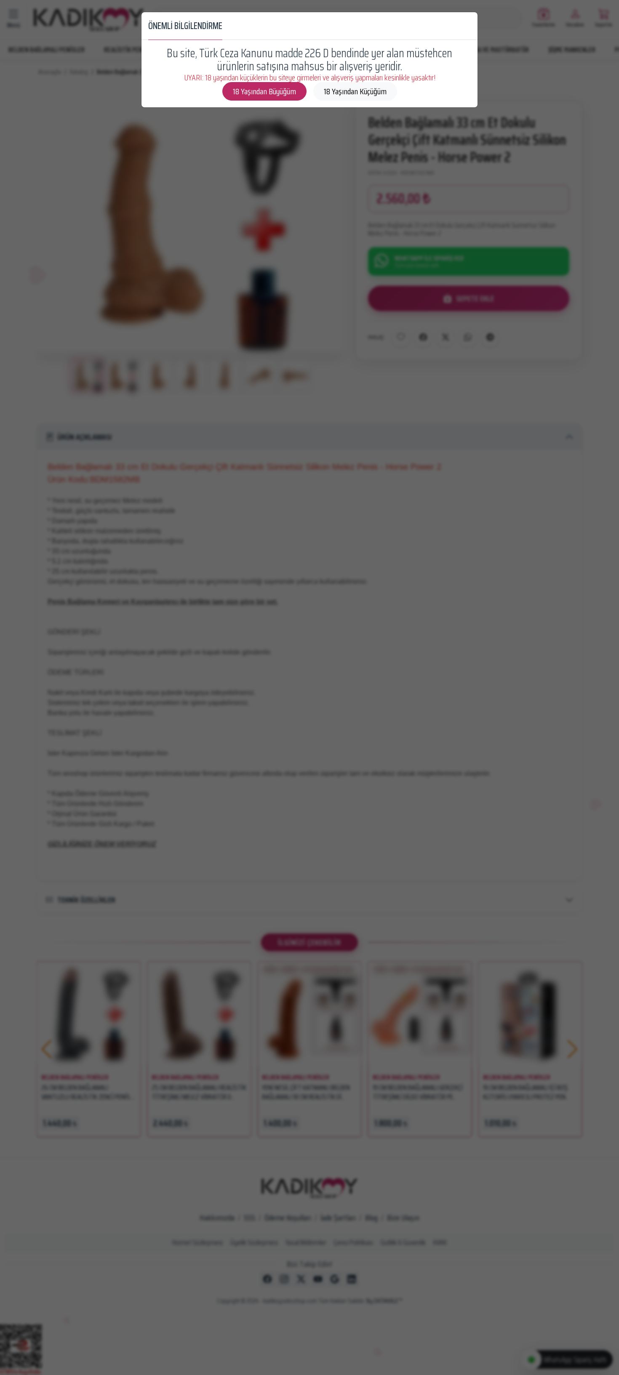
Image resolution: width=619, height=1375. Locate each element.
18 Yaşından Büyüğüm (264, 91)
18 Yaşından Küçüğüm (355, 91)
